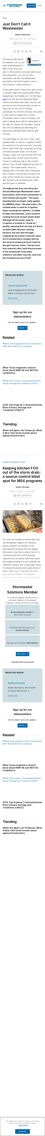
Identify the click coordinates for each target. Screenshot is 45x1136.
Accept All (22, 1131)
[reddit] (26, 51)
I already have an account (22, 662)
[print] (41, 51)
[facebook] (15, 51)
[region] (22, 1126)
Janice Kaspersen (22, 34)
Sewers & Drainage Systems (14, 462)
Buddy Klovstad (22, 487)
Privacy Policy (23, 1125)
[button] (4, 5)
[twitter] (22, 51)
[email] (30, 51)
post (5, 99)
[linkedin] (18, 51)
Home (5, 18)
